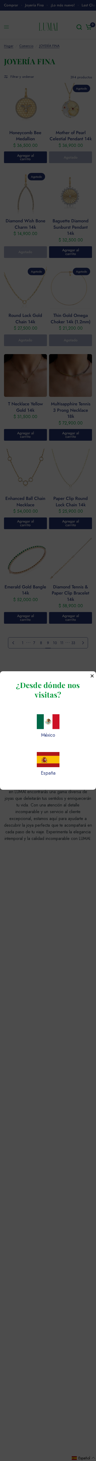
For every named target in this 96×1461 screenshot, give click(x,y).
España (48, 773)
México (48, 735)
